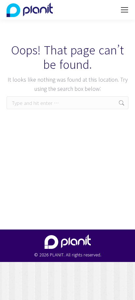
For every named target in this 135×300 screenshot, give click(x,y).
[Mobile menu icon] (124, 10)
